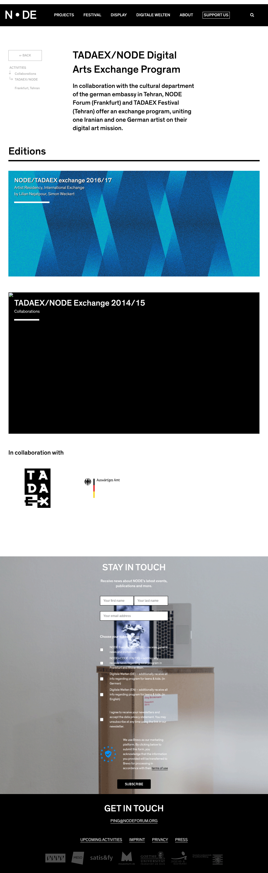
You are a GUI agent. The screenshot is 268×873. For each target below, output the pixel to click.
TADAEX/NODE (26, 79)
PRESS (181, 840)
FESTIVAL (92, 15)
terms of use (160, 768)
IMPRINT (137, 840)
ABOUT (186, 15)
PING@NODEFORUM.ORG (134, 821)
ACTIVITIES (17, 68)
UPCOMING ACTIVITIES (101, 840)
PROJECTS (64, 15)
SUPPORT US (216, 15)
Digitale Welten (153, 15)
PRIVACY (160, 840)
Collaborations (25, 74)
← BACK (25, 55)
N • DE (21, 15)
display (119, 15)
